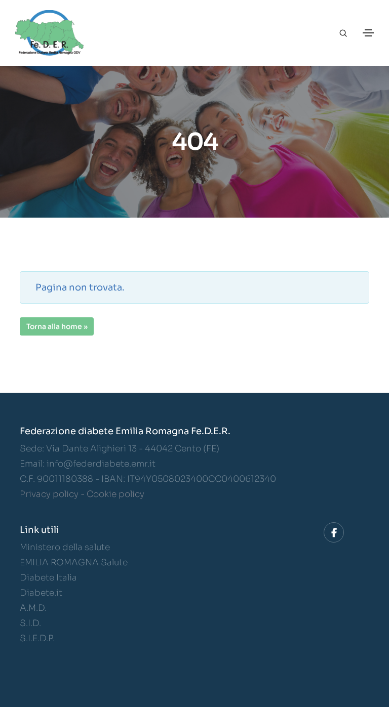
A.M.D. (33, 608)
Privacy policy (49, 494)
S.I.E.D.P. (37, 638)
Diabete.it (41, 593)
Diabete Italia (48, 577)
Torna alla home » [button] (57, 326)
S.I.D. (30, 623)
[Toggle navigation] (368, 32)
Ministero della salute (65, 547)
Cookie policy (115, 494)
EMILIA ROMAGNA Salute (74, 562)
